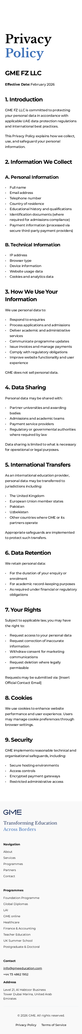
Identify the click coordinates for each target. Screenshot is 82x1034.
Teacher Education (16, 934)
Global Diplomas (15, 904)
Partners (9, 870)
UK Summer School (18, 941)
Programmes (13, 864)
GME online (11, 916)
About (7, 852)
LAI (5, 910)
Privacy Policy (26, 1025)
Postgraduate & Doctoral (21, 947)
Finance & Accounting (19, 928)
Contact (9, 876)
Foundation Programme (21, 898)
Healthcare (11, 922)
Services (9, 858)
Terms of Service (53, 1025)
